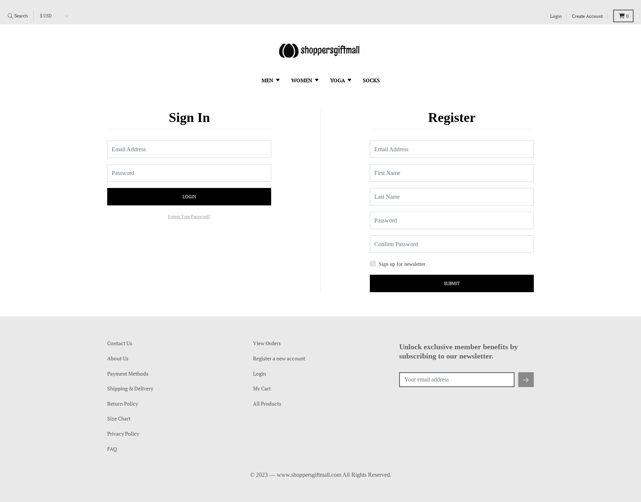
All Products (267, 403)
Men (268, 80)
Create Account (587, 16)
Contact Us (119, 343)
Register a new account (279, 358)
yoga (338, 80)
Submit (452, 283)
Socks (371, 80)
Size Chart (119, 418)
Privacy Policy (123, 433)
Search (20, 16)
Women (302, 80)
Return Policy (122, 403)
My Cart (262, 388)
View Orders (267, 343)
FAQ (112, 448)
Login (556, 16)
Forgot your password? (189, 216)
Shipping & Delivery (130, 388)
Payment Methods (127, 373)
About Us (117, 358)
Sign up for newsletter (402, 264)
